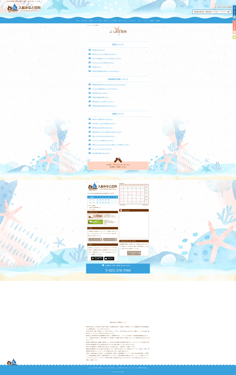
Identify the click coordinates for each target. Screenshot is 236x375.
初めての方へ (132, 20)
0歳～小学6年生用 (94, 239)
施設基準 (158, 20)
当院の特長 (84, 20)
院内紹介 (106, 20)
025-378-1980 (225, 7)
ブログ (139, 20)
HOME (77, 20)
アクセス (145, 20)
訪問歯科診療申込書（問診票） (133, 253)
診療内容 (101, 367)
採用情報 (152, 20)
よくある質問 (113, 20)
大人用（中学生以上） (109, 239)
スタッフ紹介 (98, 20)
